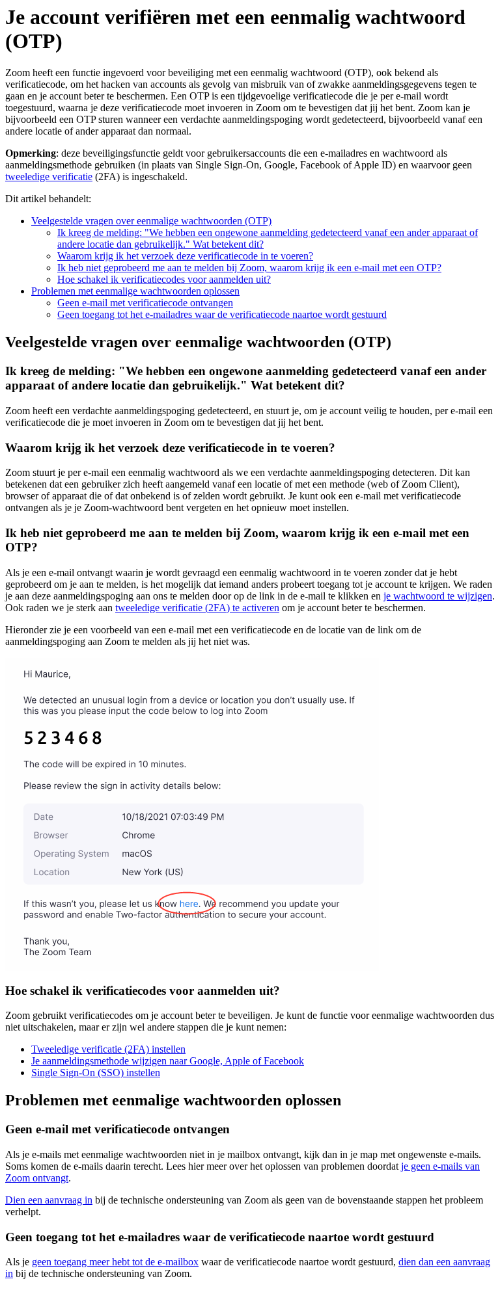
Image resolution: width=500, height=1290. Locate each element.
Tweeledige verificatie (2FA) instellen (108, 1049)
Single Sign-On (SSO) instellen (95, 1072)
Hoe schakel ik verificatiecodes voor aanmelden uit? (164, 279)
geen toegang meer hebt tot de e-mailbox (115, 1261)
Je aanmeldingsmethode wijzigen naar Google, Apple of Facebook (167, 1060)
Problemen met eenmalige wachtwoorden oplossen (135, 290)
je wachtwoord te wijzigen (437, 595)
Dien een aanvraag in (48, 1199)
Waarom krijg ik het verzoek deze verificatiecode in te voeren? (185, 255)
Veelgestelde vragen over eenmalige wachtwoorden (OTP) (151, 220)
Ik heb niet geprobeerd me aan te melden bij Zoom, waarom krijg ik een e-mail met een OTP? (249, 267)
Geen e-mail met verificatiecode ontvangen (145, 302)
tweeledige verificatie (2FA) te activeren (197, 607)
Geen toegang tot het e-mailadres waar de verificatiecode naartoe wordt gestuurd (222, 314)
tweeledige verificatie (48, 176)
